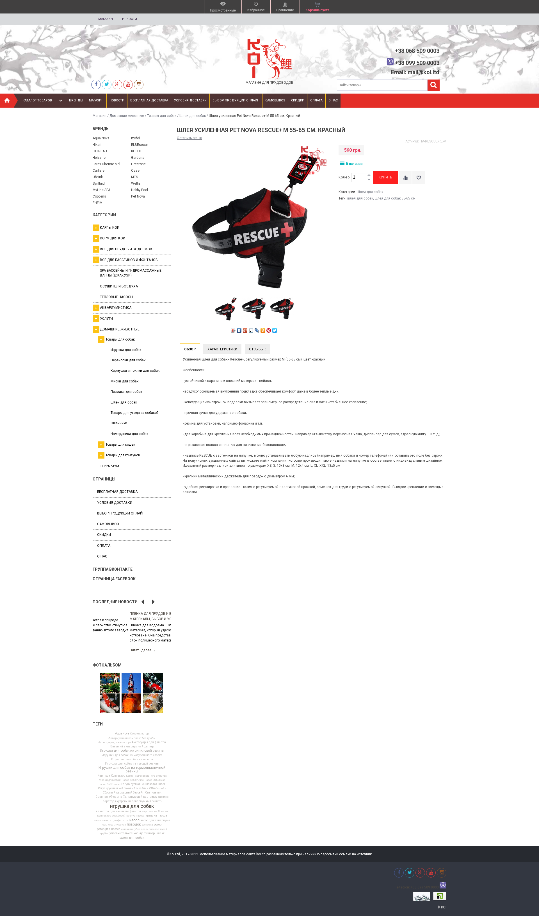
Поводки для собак (126, 392)
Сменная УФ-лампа (108, 796)
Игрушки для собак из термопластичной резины (132, 769)
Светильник (153, 792)
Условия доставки (190, 100)
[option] (132, 629)
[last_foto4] (131, 703)
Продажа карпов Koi (111, 614)
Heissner (100, 158)
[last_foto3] (110, 703)
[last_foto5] (131, 683)
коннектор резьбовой (111, 815)
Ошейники (119, 423)
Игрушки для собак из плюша (132, 759)
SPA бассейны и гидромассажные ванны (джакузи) (130, 273)
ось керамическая (114, 824)
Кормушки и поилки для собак (135, 371)
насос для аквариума (155, 820)
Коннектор (118, 775)
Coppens (99, 196)
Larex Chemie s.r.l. (107, 164)
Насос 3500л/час (155, 780)
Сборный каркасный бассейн (123, 792)
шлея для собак (132, 838)
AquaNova (122, 733)
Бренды (76, 100)
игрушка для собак (132, 806)
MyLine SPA (101, 190)
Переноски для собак (128, 360)
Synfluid (99, 183)
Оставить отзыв (189, 138)
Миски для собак (124, 381)
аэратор (108, 801)
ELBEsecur (139, 145)
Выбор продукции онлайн (236, 100)
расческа (147, 824)
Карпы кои (109, 228)
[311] (110, 683)
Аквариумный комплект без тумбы (132, 738)
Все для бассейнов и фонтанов (129, 260)
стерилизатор (150, 829)
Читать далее (105, 645)
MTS (134, 177)
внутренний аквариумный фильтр (138, 801)
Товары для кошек (120, 444)
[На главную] (7, 101)
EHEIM (97, 203)
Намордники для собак (129, 434)
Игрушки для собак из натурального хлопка (132, 755)
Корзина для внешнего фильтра (146, 775)
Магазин (105, 19)
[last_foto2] (153, 683)
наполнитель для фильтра (111, 820)
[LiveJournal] (257, 330)
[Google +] (117, 84)
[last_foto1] (153, 703)
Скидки (297, 100)
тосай (163, 829)
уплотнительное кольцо (126, 833)
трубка (104, 833)
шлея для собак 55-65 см (395, 198)
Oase (135, 171)
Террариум (109, 466)
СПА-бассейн (157, 788)
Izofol (135, 138)
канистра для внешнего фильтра (118, 811)
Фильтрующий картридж (140, 796)
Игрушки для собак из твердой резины (132, 763)
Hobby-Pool (139, 190)
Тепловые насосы (116, 297)
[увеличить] (369, 175)
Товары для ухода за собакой (135, 413)
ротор (157, 824)
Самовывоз (275, 100)
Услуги (106, 319)
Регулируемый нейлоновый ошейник (123, 788)
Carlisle (98, 171)
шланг (160, 833)
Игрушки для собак (126, 350)
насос (134, 820)
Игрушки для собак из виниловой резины (132, 750)
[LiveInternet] (251, 330)
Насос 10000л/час (133, 780)
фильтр (149, 833)
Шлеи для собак (192, 116)
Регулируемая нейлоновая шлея (143, 784)
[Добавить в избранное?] (418, 177)
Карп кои (103, 775)
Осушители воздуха (119, 286)
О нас (333, 100)
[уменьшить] (369, 180)
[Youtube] (128, 84)
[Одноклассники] (263, 330)
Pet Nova (138, 196)
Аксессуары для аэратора (114, 742)
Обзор (190, 349)
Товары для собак (161, 116)
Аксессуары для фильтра (149, 742)
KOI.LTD (137, 151)
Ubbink (98, 177)
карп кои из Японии (155, 811)
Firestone (138, 164)
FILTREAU (100, 151)
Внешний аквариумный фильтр (132, 746)
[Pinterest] (269, 330)
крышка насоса (156, 815)
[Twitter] (106, 84)
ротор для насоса (108, 829)
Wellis (136, 183)
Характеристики (222, 349)
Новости (129, 19)
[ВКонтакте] (239, 330)
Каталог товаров (37, 100)
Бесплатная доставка (149, 100)
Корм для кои (112, 238)
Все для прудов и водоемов (126, 249)
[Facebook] (96, 84)
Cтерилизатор (139, 733)
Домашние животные (126, 116)
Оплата (316, 100)
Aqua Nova (101, 138)
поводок (134, 824)
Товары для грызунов (123, 455)
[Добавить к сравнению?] (405, 177)
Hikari (97, 145)
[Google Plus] (245, 330)
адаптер (163, 796)
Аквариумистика (115, 308)
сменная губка (130, 829)
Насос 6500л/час (109, 784)
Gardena (137, 158)
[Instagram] (138, 84)
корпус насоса (135, 815)
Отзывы (257, 349)
